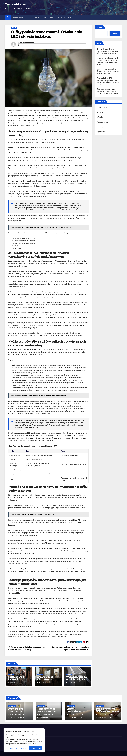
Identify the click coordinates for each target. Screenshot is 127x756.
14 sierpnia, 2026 (74, 714)
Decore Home (15, 4)
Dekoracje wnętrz (21, 17)
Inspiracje (48, 17)
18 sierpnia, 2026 (45, 714)
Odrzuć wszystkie (21, 748)
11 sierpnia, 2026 (104, 714)
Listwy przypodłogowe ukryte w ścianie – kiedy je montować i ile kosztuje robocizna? (108, 71)
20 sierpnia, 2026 (16, 714)
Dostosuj (10, 748)
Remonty (36, 17)
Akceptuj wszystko (35, 748)
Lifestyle (100, 117)
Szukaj (99, 27)
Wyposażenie (101, 132)
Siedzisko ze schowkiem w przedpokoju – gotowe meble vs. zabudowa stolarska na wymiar (108, 91)
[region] (24, 740)
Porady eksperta (64, 17)
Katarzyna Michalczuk (27, 42)
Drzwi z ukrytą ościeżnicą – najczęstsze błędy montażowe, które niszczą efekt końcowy (107, 51)
